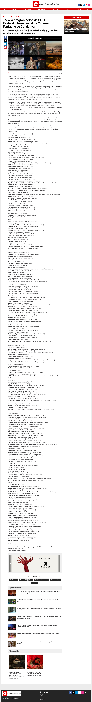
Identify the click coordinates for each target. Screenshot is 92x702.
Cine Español (23, 579)
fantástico (34, 583)
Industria (54, 9)
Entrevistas (27, 9)
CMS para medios (76, 694)
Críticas (14, 9)
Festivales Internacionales (41, 579)
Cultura (67, 9)
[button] (10, 563)
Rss (40, 699)
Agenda (78, 9)
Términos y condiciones (43, 698)
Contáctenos (41, 695)
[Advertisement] (76, 54)
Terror (30, 579)
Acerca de (41, 694)
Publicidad (41, 696)
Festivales (41, 9)
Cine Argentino (13, 579)
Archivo (42, 699)
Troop (82, 694)
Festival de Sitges (55, 579)
